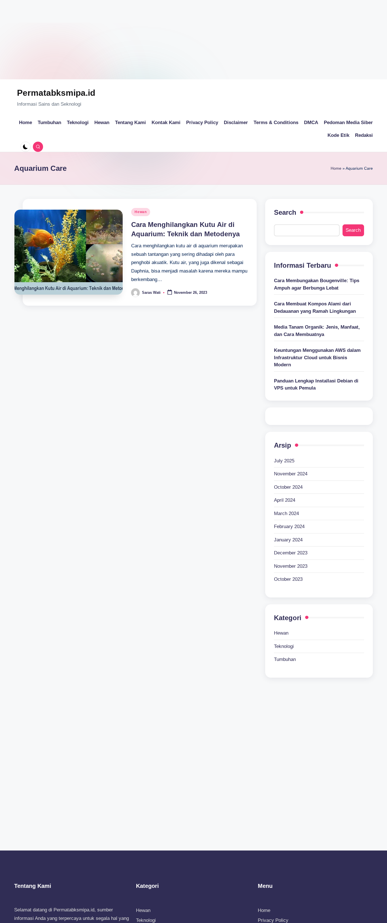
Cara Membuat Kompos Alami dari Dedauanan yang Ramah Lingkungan (315, 307)
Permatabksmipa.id (56, 92)
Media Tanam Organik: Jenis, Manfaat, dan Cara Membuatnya (317, 330)
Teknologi (284, 646)
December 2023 (290, 553)
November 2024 (290, 474)
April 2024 (284, 500)
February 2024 (289, 526)
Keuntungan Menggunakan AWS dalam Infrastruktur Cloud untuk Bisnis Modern (317, 357)
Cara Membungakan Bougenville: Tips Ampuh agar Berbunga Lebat (316, 284)
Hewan (141, 212)
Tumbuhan (285, 659)
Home (336, 168)
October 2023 (288, 579)
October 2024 (288, 487)
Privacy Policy (273, 920)
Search (285, 212)
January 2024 (288, 540)
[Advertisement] (170, 39)
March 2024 (286, 513)
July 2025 (284, 460)
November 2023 (290, 566)
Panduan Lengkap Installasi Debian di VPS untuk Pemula (316, 384)
